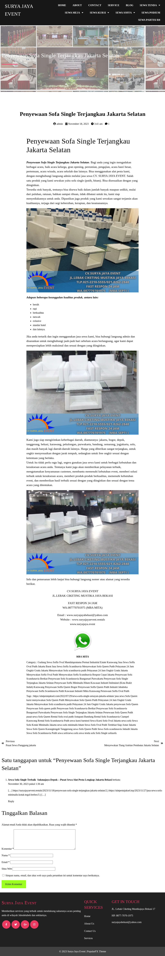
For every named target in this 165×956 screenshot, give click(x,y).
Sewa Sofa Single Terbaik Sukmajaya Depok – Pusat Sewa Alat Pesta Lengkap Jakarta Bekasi (60, 779)
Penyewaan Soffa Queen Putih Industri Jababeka (103, 687)
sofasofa (112, 733)
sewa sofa (126, 720)
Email (6, 862)
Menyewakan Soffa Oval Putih (42, 674)
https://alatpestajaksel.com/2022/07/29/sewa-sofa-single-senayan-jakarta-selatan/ (74, 696)
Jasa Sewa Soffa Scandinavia (67, 666)
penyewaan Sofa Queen (126, 704)
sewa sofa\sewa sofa (68, 733)
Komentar (8, 848)
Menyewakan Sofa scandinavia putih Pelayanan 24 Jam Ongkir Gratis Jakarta (88, 670)
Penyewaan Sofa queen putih (41, 708)
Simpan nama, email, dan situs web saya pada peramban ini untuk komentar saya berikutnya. (52, 875)
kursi (29, 700)
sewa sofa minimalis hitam (71, 724)
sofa (93, 733)
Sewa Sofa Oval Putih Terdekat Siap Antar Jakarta (110, 724)
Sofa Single (102, 733)
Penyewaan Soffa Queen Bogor (61, 687)
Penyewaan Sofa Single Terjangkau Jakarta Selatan (57, 162)
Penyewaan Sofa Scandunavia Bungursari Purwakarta (76, 678)
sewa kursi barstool (80, 720)
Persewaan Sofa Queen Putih (118, 712)
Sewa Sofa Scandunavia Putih (42, 733)
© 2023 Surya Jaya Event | (73, 951)
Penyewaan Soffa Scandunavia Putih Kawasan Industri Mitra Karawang (63, 691)
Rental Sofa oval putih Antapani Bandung (72, 716)
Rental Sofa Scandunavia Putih (54, 720)
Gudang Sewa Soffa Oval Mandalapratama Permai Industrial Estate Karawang (78, 662)
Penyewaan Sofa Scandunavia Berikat (76, 708)
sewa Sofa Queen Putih (85, 729)
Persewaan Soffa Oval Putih (115, 691)
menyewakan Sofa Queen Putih (48, 700)
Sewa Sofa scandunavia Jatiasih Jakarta (118, 729)
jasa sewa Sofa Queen (126, 696)
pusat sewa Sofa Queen (38, 716)
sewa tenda (85, 733)
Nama (6, 855)
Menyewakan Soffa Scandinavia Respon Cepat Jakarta (87, 674)
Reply (11, 801)
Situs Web (7, 868)
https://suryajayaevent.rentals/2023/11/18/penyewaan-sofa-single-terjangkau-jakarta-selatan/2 (60, 790)
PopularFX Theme (96, 951)
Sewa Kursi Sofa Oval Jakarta (105, 720)
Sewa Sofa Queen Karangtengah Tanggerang (49, 729)
